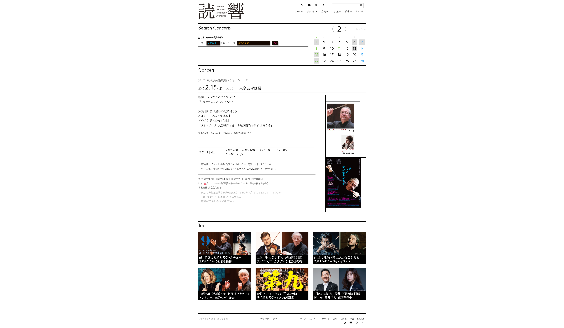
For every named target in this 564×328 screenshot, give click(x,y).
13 (354, 48)
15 (316, 54)
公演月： (202, 43)
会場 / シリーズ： (228, 43)
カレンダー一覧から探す (212, 37)
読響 (347, 11)
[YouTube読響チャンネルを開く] (309, 6)
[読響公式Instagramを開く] (316, 6)
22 (317, 61)
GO (275, 43)
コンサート (296, 11)
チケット (311, 11)
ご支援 (335, 11)
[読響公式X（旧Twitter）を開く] (302, 6)
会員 (323, 11)
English (360, 11)
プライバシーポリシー (270, 319)
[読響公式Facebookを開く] (323, 6)
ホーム (303, 319)
